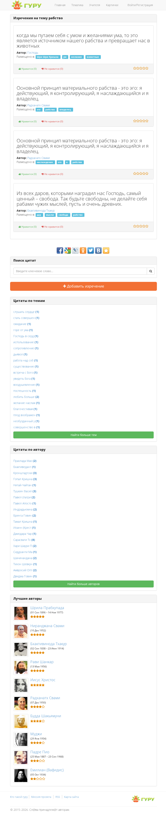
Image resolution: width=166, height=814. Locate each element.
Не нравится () (53, 68)
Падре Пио (39, 751)
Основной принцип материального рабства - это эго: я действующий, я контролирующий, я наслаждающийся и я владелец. (83, 93)
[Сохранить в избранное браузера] (106, 250)
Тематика (77, 5)
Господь (32, 52)
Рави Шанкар (42, 661)
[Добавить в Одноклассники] (83, 250)
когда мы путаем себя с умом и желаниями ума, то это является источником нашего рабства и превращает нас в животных (83, 40)
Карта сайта (71, 797)
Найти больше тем (84, 435)
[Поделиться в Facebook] (60, 250)
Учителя (94, 5)
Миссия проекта (41, 797)
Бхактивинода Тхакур (41, 210)
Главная (60, 5)
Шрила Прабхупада (47, 607)
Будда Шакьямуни (45, 715)
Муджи (36, 733)
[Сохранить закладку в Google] (67, 250)
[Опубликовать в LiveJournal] (75, 250)
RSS (57, 797)
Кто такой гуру (19, 797)
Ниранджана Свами (47, 625)
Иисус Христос (42, 679)
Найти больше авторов (83, 584)
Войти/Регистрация (140, 5)
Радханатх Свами (38, 105)
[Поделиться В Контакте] (98, 250)
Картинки (112, 5)
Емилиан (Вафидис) (47, 769)
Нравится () (29, 68)
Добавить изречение (85, 286)
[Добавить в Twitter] (90, 250)
